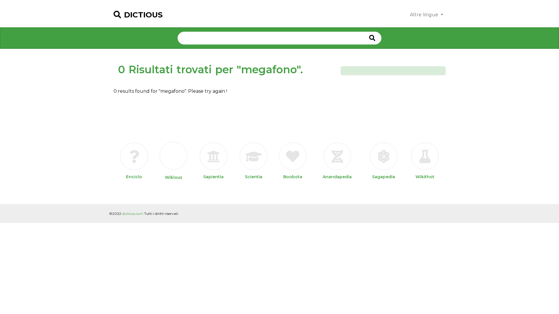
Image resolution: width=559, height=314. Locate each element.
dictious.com (132, 213)
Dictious (143, 14)
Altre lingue (425, 14)
